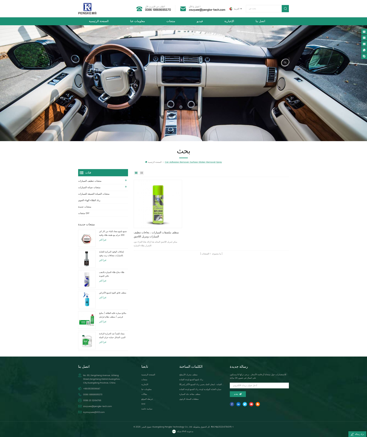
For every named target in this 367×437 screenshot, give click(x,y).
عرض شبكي (136, 173)
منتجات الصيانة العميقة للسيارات (94, 194)
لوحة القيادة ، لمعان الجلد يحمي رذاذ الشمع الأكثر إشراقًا (201, 384)
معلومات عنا (137, 21)
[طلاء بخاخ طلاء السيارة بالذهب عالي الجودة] (86, 279)
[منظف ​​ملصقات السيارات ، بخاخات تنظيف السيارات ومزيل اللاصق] (158, 204)
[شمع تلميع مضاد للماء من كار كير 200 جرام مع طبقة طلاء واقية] (86, 238)
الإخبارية (229, 21)
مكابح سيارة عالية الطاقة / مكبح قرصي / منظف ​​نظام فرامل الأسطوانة (112, 315)
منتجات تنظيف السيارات (89, 181)
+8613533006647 (91, 388)
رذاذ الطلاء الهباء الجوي (89, 200)
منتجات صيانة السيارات (89, 187)
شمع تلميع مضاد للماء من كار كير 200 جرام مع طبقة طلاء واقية (113, 233)
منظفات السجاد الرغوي (189, 399)
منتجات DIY (83, 213)
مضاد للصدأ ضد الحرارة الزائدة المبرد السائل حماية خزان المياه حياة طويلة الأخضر (112, 335)
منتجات (170, 21)
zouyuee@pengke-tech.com (207, 10)
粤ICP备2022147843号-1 (222, 427)
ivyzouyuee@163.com (94, 412)
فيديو (200, 21)
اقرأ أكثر (102, 240)
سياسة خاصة (146, 408)
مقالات (144, 394)
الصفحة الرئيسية (99, 21)
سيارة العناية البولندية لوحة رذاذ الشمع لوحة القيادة (200, 389)
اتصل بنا (260, 21)
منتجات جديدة (84, 207)
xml (143, 404)
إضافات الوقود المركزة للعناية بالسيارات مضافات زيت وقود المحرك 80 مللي (111, 253)
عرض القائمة (141, 173)
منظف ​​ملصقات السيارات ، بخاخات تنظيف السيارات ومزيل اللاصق (156, 234)
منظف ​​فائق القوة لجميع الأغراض (112, 292)
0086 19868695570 (158, 10)
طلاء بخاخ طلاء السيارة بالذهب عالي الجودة (111, 274)
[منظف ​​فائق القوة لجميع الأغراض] (86, 299)
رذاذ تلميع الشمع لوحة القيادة (191, 379)
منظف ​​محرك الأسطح (188, 374)
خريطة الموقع (147, 399)
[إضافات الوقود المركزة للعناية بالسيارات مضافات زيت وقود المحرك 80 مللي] (86, 258)
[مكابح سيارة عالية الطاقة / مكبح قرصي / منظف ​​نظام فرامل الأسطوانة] (86, 320)
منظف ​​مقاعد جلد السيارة (189, 394)
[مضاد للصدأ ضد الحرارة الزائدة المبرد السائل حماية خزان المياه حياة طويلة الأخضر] (86, 340)
